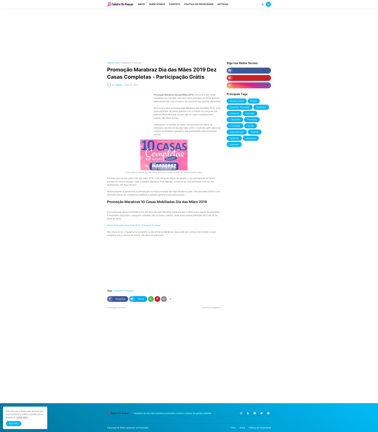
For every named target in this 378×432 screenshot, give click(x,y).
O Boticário (235, 119)
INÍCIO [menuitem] (141, 4)
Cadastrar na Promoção (136, 427)
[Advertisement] (189, 35)
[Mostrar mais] (170, 299)
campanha (251, 138)
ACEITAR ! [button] (13, 423)
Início (233, 427)
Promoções (235, 125)
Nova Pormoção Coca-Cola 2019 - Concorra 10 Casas (134, 225)
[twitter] (261, 413)
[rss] (248, 413)
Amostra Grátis (237, 101)
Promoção (252, 119)
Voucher (255, 132)
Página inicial (113, 63)
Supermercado (237, 132)
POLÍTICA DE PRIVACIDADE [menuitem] (199, 4)
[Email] (164, 299)
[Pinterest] (157, 299)
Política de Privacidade (260, 427)
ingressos (234, 144)
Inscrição (250, 113)
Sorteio (250, 125)
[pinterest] (249, 78)
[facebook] (249, 71)
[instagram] (249, 85)
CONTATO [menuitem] (174, 4)
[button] (262, 4)
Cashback (261, 107)
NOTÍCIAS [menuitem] (223, 4)
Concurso (234, 113)
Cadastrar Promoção (132, 63)
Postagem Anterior (117, 307)
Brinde (254, 101)
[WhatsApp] (151, 299)
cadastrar (234, 138)
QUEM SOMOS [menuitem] (157, 4)
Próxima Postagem (210, 307)
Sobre (242, 427)
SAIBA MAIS (22, 417)
